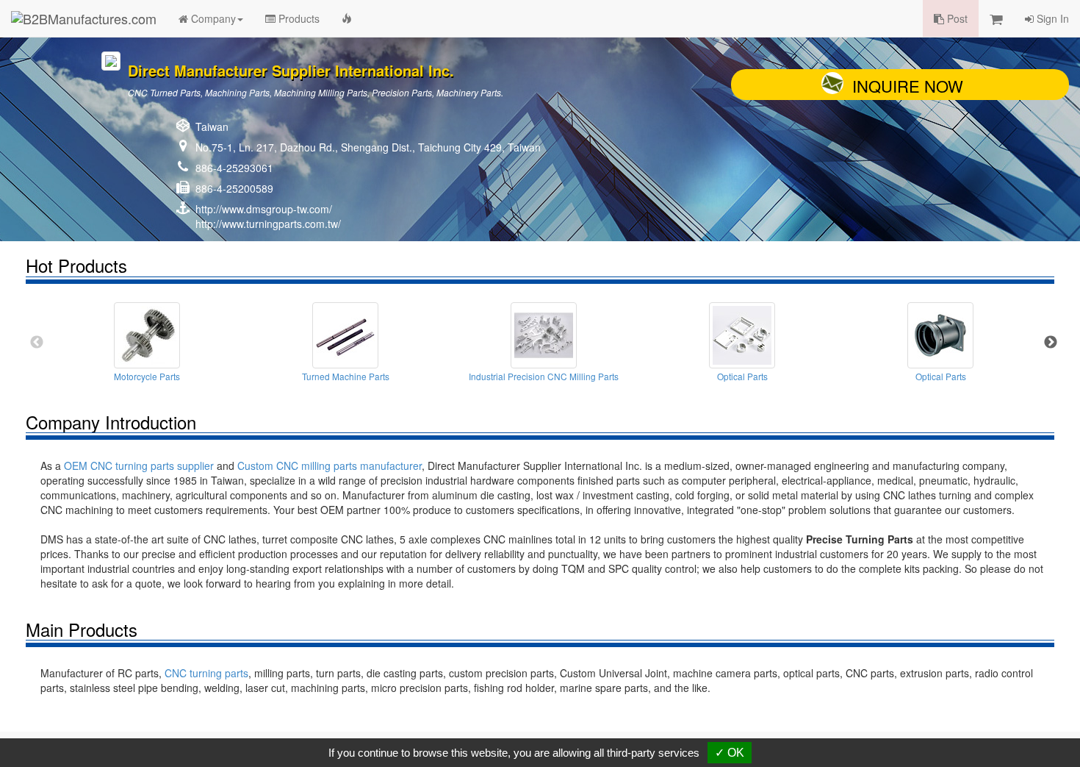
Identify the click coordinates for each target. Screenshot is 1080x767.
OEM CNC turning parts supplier (139, 465)
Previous (36, 342)
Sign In (1051, 18)
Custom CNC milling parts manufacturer (329, 465)
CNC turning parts (206, 673)
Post (956, 18)
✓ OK (729, 752)
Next (1050, 342)
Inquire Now (907, 85)
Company (212, 18)
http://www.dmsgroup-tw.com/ (263, 208)
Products (298, 18)
